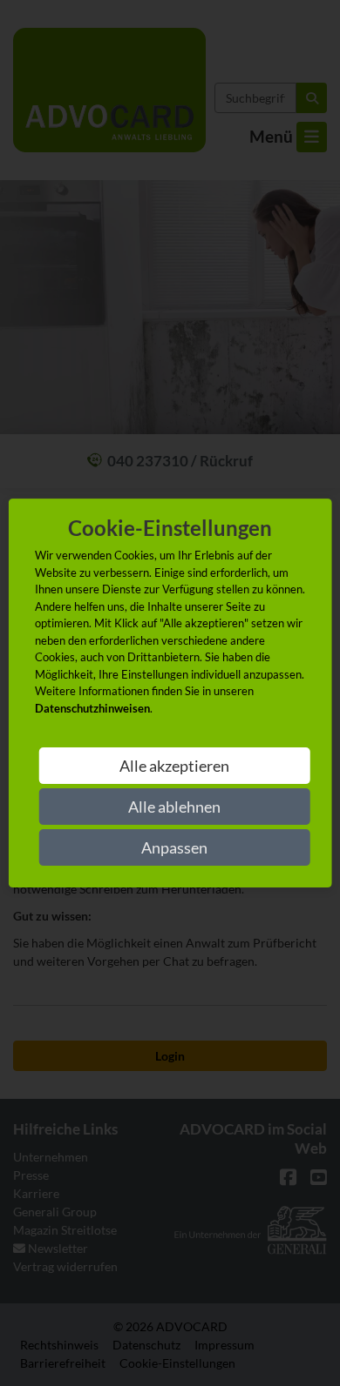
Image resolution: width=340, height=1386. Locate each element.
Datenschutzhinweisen (92, 708)
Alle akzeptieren (174, 765)
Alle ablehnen (174, 806)
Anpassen (174, 847)
